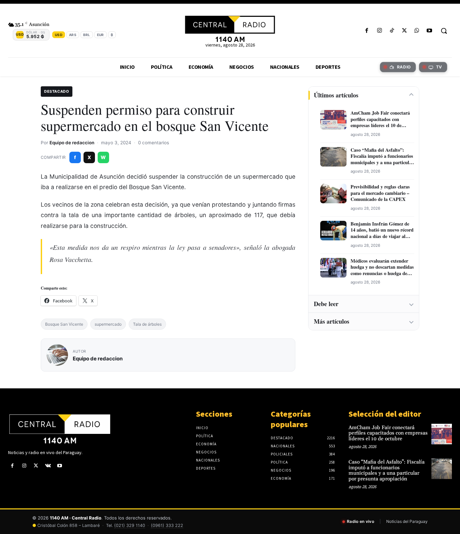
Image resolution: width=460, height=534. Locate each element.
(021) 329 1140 (129, 525)
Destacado (56, 91)
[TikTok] (391, 30)
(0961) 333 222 (167, 525)
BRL (86, 35)
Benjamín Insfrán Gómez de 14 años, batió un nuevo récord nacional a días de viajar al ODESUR (382, 230)
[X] (404, 30)
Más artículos (331, 321)
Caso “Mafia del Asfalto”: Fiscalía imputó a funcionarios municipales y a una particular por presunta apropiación (382, 156)
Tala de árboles (147, 324)
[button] (444, 31)
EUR (100, 35)
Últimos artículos (336, 95)
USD (58, 35)
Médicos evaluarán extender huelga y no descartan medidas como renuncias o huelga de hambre (382, 267)
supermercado (108, 324)
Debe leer (326, 303)
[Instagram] (379, 30)
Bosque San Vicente (64, 324)
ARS (72, 35)
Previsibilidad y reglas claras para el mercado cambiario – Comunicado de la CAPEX (380, 193)
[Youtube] (429, 30)
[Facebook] (366, 30)
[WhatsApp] (417, 30)
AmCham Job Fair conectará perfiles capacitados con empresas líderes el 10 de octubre (380, 119)
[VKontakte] (48, 466)
